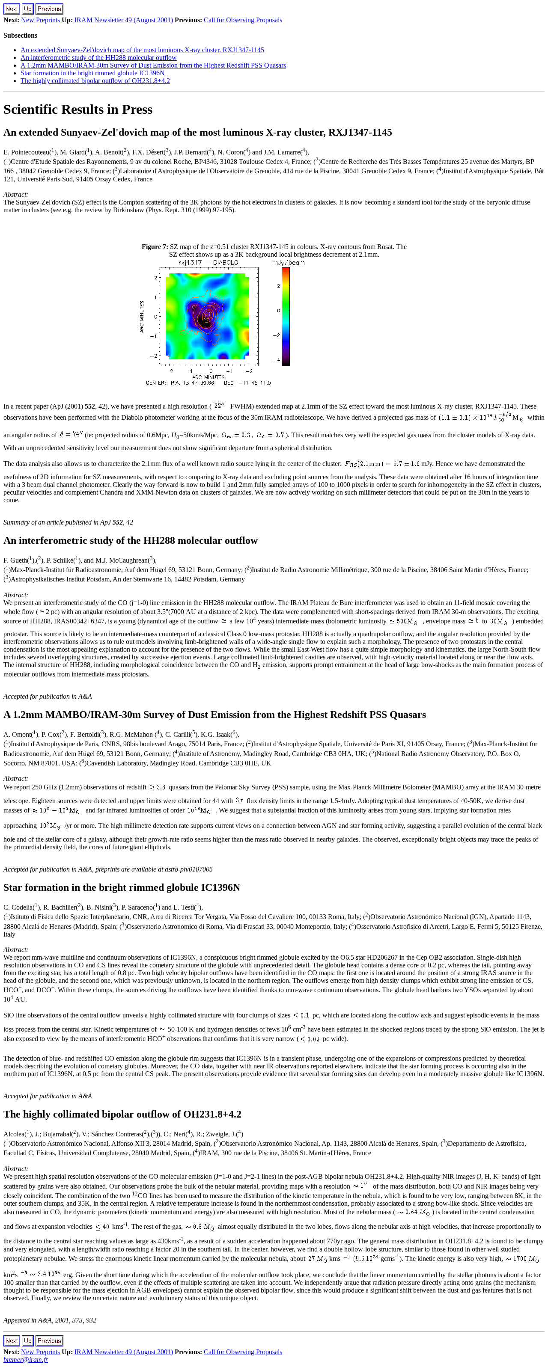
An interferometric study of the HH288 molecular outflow (99, 57)
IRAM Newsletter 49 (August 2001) (123, 20)
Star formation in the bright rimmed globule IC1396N (93, 73)
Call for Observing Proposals (243, 20)
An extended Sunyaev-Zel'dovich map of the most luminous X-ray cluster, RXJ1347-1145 (142, 49)
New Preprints (40, 20)
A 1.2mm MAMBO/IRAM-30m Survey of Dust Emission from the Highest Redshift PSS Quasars (153, 65)
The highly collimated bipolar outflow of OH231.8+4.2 (95, 80)
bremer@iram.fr (25, 1359)
